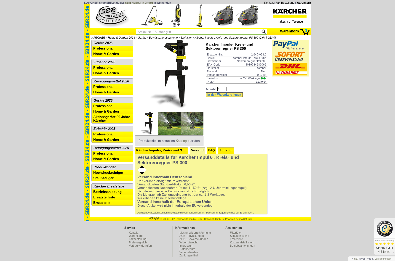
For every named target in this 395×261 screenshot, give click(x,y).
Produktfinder (104, 167)
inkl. (356, 258)
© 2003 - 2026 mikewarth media (178, 219)
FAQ (211, 150)
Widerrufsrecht (188, 242)
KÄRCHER (98, 37)
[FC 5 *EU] (199, 26)
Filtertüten (236, 232)
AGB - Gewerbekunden (193, 239)
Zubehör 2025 (104, 129)
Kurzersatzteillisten (242, 242)
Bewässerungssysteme (163, 37)
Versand (197, 150)
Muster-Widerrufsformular (195, 232)
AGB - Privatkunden (191, 235)
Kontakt (269, 2)
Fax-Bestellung (285, 2)
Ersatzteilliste (104, 197)
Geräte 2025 (102, 100)
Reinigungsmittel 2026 (111, 81)
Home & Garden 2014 (121, 37)
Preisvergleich (138, 242)
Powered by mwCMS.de (238, 219)
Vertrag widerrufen (140, 245)
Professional (103, 48)
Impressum (186, 245)
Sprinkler (186, 37)
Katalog (181, 140)
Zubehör (226, 150)
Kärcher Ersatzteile (108, 186)
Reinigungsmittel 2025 (111, 148)
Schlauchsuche (239, 235)
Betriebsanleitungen (242, 245)
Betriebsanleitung (107, 192)
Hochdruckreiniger (108, 172)
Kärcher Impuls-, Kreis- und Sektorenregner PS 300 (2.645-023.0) (235, 37)
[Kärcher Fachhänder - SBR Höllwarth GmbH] (290, 15)
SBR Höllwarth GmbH (139, 2)
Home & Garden (106, 54)
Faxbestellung (138, 239)
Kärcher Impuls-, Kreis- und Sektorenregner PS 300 (162, 150)
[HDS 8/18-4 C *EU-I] (223, 26)
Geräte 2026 (102, 43)
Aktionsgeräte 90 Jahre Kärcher (111, 118)
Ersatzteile (101, 203)
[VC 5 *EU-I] (175, 26)
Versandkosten (188, 252)
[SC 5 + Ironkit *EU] (152, 26)
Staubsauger (103, 178)
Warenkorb (303, 2)
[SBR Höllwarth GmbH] (112, 15)
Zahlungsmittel (188, 255)
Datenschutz (187, 249)
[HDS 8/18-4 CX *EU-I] (247, 26)
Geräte (142, 37)
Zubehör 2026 (104, 62)
